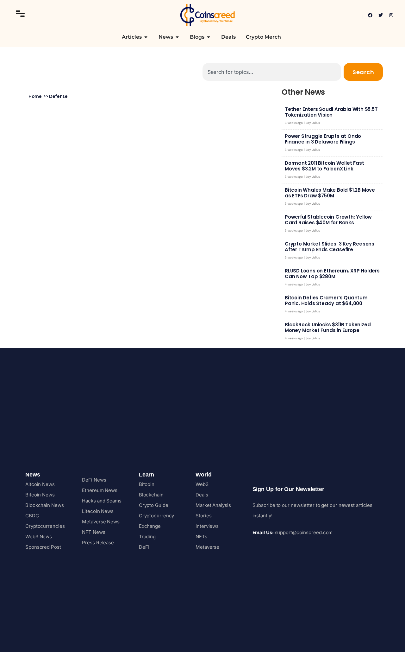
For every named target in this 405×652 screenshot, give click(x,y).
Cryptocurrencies (45, 526)
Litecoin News (98, 511)
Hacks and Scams (102, 501)
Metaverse (207, 547)
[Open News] (177, 37)
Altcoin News (40, 484)
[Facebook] (370, 15)
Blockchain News (44, 505)
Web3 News (38, 537)
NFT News (93, 532)
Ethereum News (99, 490)
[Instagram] (391, 15)
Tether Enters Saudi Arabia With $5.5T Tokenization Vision (331, 112)
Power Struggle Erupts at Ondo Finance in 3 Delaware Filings (323, 139)
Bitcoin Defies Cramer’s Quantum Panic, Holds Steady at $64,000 (326, 300)
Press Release (98, 543)
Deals (202, 495)
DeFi (144, 547)
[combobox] (271, 72)
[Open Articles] (145, 37)
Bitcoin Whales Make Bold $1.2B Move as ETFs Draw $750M (330, 193)
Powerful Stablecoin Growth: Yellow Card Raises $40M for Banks (328, 220)
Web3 (202, 484)
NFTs (201, 537)
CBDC (32, 516)
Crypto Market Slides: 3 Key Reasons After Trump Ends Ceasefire (329, 246)
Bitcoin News (40, 495)
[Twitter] (380, 15)
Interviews (207, 526)
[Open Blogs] (208, 37)
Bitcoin (146, 484)
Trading (147, 537)
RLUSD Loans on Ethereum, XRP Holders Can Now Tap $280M (332, 273)
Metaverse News (101, 522)
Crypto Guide (153, 505)
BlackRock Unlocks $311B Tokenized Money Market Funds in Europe (328, 327)
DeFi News (94, 480)
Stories (203, 516)
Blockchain (151, 495)
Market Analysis (213, 505)
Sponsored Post (43, 547)
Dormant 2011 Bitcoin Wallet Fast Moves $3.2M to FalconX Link (324, 166)
